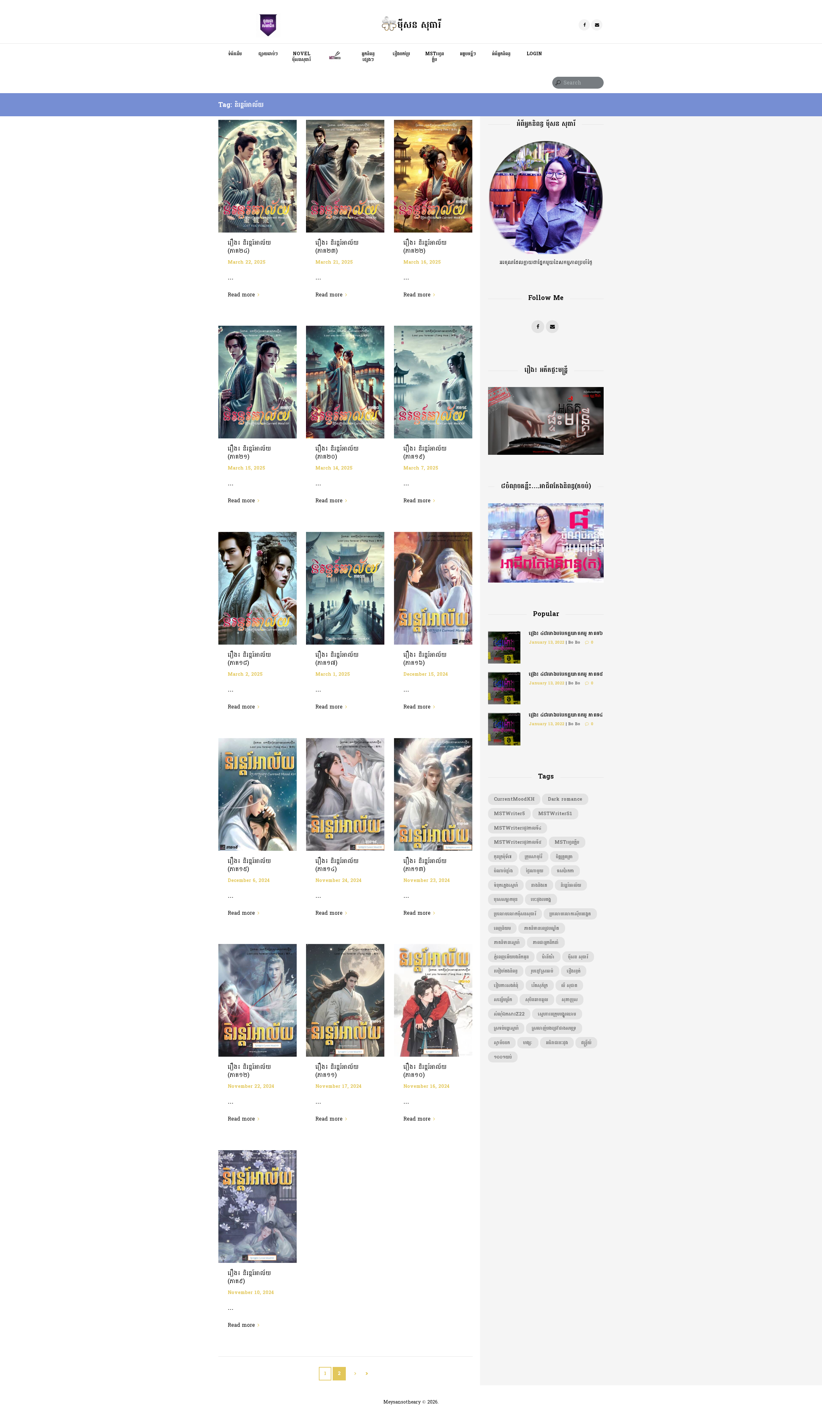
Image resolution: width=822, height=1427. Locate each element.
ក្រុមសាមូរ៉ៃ (533, 856)
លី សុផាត (569, 985)
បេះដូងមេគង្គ (541, 899)
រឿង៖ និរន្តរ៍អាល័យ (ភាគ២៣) (337, 246)
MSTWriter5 (509, 813)
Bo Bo (574, 642)
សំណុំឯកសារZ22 (509, 1014)
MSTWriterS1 (555, 813)
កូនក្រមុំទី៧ (503, 856)
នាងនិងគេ (539, 885)
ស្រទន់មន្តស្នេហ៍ (506, 1028)
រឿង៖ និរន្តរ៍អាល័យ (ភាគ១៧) (337, 658)
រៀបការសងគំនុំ (506, 985)
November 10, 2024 (251, 1292)
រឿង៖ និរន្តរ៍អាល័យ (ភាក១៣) (425, 865)
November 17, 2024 (338, 1086)
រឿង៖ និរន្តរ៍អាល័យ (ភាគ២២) (425, 246)
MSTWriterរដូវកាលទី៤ (517, 828)
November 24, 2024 (338, 880)
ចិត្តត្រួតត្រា (564, 856)
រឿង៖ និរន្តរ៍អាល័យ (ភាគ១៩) (425, 452)
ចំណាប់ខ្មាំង (503, 871)
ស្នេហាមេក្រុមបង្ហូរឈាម (557, 1014)
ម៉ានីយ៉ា (548, 957)
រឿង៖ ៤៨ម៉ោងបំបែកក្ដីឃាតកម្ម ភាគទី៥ (566, 674)
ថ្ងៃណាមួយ (534, 871)
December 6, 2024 (249, 880)
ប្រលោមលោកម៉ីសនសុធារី (515, 914)
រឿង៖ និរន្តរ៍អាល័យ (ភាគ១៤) (337, 865)
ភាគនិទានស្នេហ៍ (507, 942)
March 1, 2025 (332, 674)
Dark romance (565, 799)
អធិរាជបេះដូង (557, 1042)
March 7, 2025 (420, 468)
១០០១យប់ (503, 1057)
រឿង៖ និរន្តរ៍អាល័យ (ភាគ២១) (249, 452)
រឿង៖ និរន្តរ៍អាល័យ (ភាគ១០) (425, 1070)
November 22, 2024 (251, 1086)
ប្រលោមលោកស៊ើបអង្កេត (570, 914)
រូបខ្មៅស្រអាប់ (542, 971)
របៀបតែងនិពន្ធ (506, 971)
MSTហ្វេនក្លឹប (567, 842)
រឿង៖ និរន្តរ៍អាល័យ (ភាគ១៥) (249, 865)
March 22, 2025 (247, 262)
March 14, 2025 (334, 468)
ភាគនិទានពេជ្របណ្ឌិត (541, 928)
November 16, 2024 (426, 1086)
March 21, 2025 (334, 262)
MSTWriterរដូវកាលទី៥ (517, 842)
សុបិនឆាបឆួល (536, 999)
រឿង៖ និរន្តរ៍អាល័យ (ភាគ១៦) (425, 658)
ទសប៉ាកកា (565, 871)
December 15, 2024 (425, 674)
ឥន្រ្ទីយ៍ (586, 1042)
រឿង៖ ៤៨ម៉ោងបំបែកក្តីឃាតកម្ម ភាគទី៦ (566, 633)
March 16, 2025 (422, 262)
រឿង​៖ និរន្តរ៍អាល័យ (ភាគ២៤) (249, 246)
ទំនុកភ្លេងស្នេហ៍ (506, 885)
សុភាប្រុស (570, 999)
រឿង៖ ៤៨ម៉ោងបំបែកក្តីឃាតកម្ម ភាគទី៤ (566, 714)
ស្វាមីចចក (502, 1042)
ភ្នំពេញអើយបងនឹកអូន (511, 957)
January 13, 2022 (546, 642)
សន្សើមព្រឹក (503, 999)
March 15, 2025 (246, 468)
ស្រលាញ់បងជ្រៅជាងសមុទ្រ (554, 1028)
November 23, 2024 (426, 880)
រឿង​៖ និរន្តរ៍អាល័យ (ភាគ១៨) (249, 658)
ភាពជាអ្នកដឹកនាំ (546, 942)
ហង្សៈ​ (527, 1042)
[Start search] (557, 83)
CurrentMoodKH (514, 799)
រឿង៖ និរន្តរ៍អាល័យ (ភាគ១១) (337, 1070)
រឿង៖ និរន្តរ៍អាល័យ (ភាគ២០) (337, 452)
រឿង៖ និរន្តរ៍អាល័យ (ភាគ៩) (249, 1277)
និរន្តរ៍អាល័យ (571, 885)
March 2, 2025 (245, 674)
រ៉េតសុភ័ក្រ (539, 985)
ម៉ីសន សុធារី (578, 957)
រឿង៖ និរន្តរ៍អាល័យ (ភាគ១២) (249, 1070)
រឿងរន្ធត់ (574, 971)
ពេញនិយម (502, 928)
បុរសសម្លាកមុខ (506, 899)
